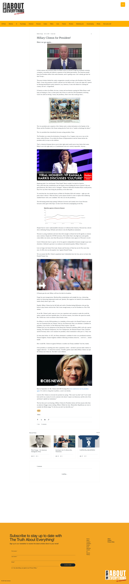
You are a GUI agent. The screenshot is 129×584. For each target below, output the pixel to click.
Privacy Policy (111, 541)
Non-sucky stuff (107, 23)
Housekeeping (90, 23)
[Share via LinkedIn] (45, 419)
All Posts (3, 23)
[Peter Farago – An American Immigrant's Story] (40, 441)
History (88, 554)
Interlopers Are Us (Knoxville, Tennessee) (64, 450)
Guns (57, 23)
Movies (88, 553)
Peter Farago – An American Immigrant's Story (39, 450)
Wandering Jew (80, 23)
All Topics (88, 543)
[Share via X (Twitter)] (41, 419)
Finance (64, 23)
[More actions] (91, 34)
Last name (14, 556)
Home (87, 538)
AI (16, 23)
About (87, 540)
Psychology (23, 23)
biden (38, 410)
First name (14, 551)
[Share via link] (48, 419)
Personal (38, 23)
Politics (51, 23)
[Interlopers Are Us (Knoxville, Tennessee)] (64, 441)
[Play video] (64, 164)
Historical (31, 23)
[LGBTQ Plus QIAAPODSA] (89, 441)
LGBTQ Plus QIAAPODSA (87, 450)
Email (13, 562)
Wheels (98, 23)
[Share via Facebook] (37, 419)
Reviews (71, 23)
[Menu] (123, 4)
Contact (88, 542)
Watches (11, 23)
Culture (45, 23)
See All (98, 432)
